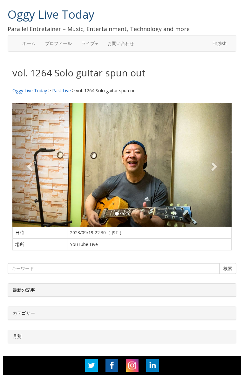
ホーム (29, 43)
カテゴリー (24, 313)
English (219, 43)
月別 (17, 336)
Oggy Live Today (51, 14)
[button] (28, 164)
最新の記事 (24, 290)
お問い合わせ (120, 43)
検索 (227, 268)
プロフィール (58, 43)
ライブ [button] (88, 43)
